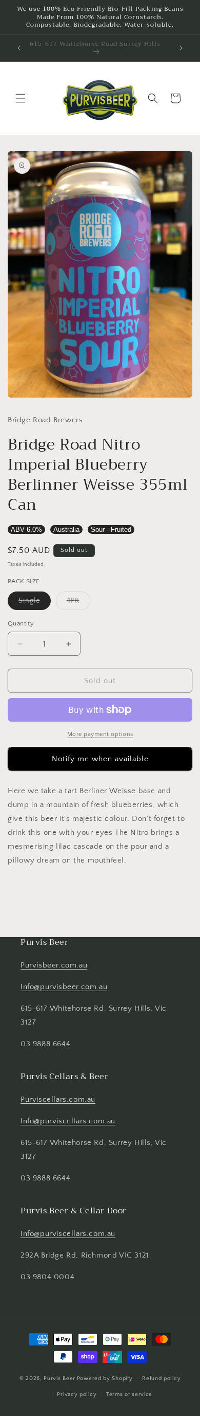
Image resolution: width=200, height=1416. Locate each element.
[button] (20, 98)
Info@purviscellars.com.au (68, 1121)
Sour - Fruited (111, 529)
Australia (66, 529)
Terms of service (129, 1394)
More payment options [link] (100, 734)
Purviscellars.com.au (58, 1099)
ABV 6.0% (26, 529)
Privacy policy (76, 1394)
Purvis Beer (59, 1378)
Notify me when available (100, 759)
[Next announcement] (181, 48)
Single (34, 603)
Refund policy (161, 1378)
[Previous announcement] (19, 48)
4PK (78, 603)
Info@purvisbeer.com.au (64, 986)
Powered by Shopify (105, 1378)
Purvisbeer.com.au (54, 965)
